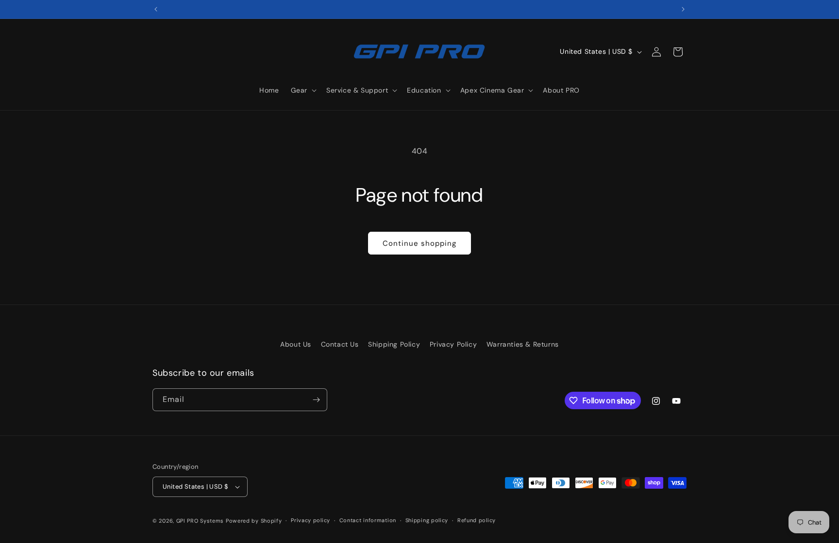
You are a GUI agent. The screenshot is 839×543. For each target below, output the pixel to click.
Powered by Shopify (254, 520)
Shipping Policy (394, 344)
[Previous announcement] (156, 9)
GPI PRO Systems (200, 520)
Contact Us (340, 344)
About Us (295, 344)
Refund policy (476, 520)
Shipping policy (427, 520)
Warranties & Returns (523, 344)
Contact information (367, 520)
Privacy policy (310, 520)
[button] (302, 90)
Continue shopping (419, 243)
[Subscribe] (316, 399)
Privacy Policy (453, 344)
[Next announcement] (683, 9)
